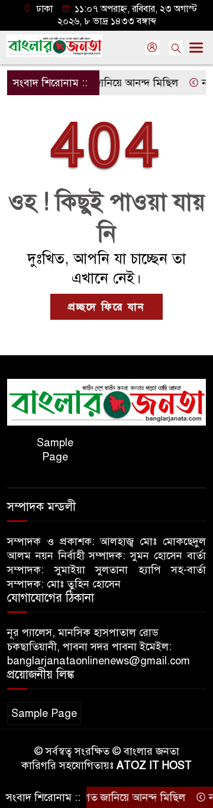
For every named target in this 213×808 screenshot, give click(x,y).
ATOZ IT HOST (154, 765)
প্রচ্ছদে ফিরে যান (106, 306)
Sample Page (55, 449)
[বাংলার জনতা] (106, 401)
